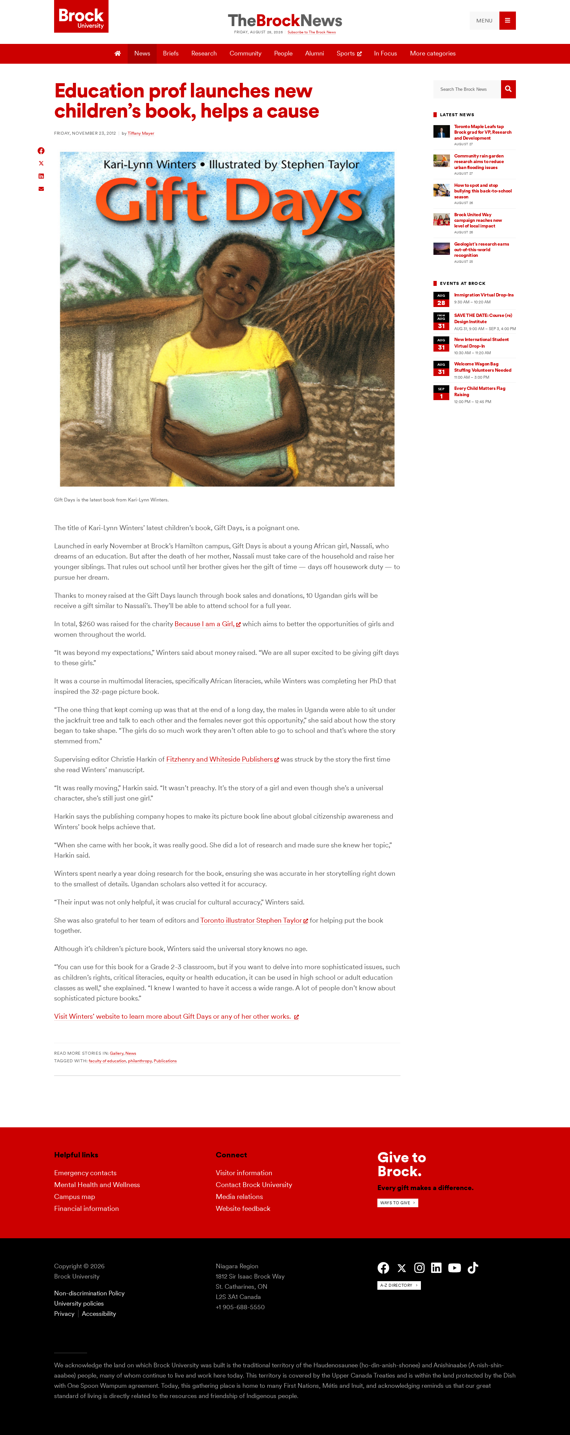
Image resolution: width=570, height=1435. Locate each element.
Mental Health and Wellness (97, 1184)
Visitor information (244, 1173)
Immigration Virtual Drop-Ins (484, 295)
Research (204, 53)
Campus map (74, 1196)
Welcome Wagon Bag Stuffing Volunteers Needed (483, 367)
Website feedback (243, 1208)
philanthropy (140, 1060)
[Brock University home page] (81, 17)
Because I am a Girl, (204, 624)
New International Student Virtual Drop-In (481, 342)
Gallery (116, 1053)
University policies (79, 1303)
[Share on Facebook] (41, 150)
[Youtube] (454, 1268)
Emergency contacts (85, 1173)
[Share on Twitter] (41, 163)
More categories (433, 53)
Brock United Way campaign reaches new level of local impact (478, 220)
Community (246, 53)
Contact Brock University (254, 1184)
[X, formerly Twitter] (402, 1268)
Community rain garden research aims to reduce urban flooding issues (479, 161)
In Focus (385, 53)
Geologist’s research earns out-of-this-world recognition (481, 249)
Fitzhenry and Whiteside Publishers (219, 759)
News (142, 53)
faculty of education (107, 1060)
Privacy (64, 1313)
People (283, 53)
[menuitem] (493, 21)
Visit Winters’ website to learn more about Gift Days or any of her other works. (173, 1016)
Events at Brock (463, 283)
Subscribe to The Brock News (312, 32)
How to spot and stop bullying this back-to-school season (483, 191)
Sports (346, 53)
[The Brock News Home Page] (285, 20)
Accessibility (99, 1313)
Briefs (171, 53)
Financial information (86, 1208)
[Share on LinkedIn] (41, 175)
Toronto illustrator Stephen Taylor (251, 920)
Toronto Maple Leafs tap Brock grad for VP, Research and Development (483, 132)
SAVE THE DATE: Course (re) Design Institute (483, 318)
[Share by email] (41, 188)
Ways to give (395, 1202)
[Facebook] (383, 1268)
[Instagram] (419, 1268)
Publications (165, 1060)
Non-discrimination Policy (89, 1293)
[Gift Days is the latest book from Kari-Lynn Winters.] (227, 490)
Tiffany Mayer (141, 133)
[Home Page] (119, 54)
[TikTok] (473, 1268)
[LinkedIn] (436, 1268)
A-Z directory (396, 1285)
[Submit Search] (508, 89)
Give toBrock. (401, 1164)
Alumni (314, 53)
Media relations (239, 1196)
